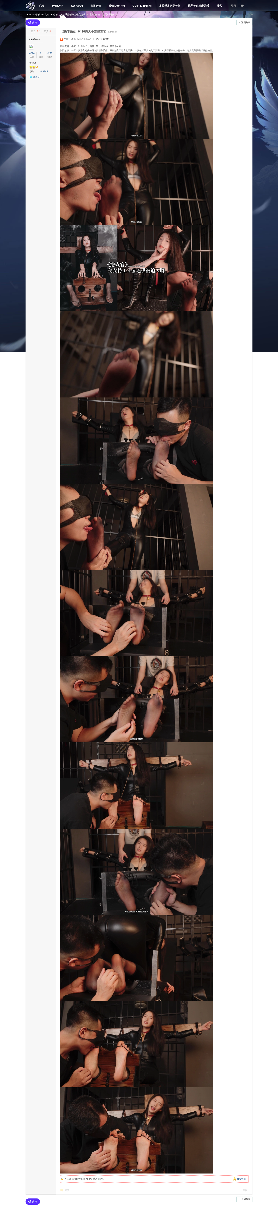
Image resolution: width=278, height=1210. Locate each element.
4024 (32, 53)
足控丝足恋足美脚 (169, 5)
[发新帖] (33, 22)
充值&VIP (57, 5)
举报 (245, 1190)
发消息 (36, 77)
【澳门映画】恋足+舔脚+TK (103, 14)
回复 (67, 1190)
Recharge (77, 5)
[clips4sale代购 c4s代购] (30, 9)
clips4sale (34, 38)
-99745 (44, 71)
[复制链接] (112, 31)
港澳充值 (95, 5)
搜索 (219, 5)
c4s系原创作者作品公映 (73, 14)
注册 (241, 5)
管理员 (33, 62)
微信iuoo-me (117, 5)
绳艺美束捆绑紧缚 (198, 5)
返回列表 (245, 22)
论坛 (41, 5)
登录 (233, 5)
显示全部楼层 (102, 38)
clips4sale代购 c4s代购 (37, 14)
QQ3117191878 (142, 5)
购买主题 (241, 1179)
